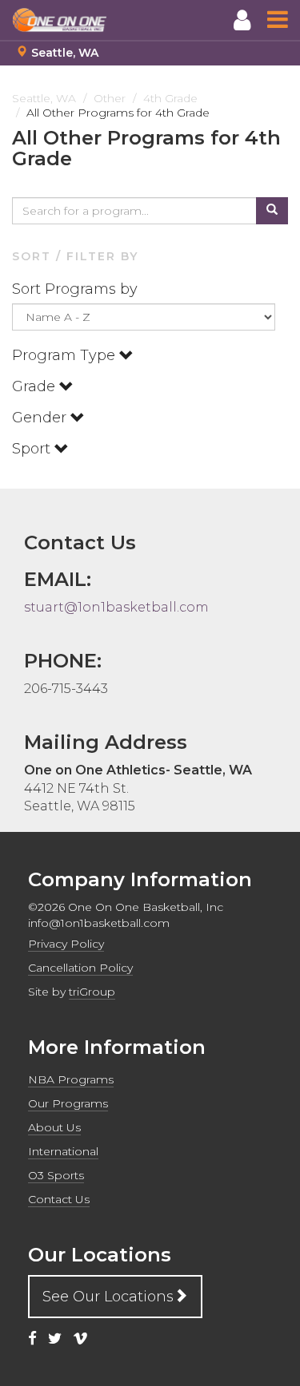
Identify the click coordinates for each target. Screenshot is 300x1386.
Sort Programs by (77, 289)
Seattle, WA (64, 53)
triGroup (92, 991)
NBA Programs (71, 1079)
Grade (35, 386)
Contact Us (59, 1199)
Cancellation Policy (80, 967)
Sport (33, 448)
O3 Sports (56, 1175)
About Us (54, 1127)
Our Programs (68, 1103)
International (63, 1151)
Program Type (65, 355)
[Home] (60, 20)
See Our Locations (108, 1296)
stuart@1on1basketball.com (116, 607)
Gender (41, 417)
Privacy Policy (66, 944)
